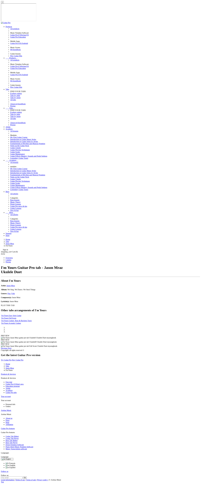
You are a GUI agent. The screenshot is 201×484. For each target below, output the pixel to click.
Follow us (4, 471)
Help (7, 422)
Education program (13, 386)
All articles (14, 194)
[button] (4, 348)
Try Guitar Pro (6, 360)
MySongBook (15, 50)
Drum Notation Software (15, 445)
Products (9, 27)
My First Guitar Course (18, 137)
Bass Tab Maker (12, 441)
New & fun (14, 210)
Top (2, 482)
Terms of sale (31, 480)
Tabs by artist (15, 96)
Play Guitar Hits (16, 56)
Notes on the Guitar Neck (19, 146)
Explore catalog (16, 93)
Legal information (8, 480)
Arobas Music (6, 410)
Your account (6, 396)
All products (14, 29)
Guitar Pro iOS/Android (19, 43)
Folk (13, 294)
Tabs (7, 89)
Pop (9, 294)
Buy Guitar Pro (17, 360)
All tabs (13, 100)
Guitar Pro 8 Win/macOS (19, 35)
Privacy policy (42, 480)
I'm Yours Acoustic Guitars (11, 323)
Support (8, 233)
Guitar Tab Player (12, 438)
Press (7, 420)
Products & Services (8, 374)
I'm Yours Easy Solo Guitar (11, 316)
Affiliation (9, 425)
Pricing (12, 106)
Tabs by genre (15, 98)
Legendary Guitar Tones (19, 158)
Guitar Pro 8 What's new (15, 384)
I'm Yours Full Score (8, 318)
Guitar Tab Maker (12, 436)
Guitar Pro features (8, 428)
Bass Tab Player (11, 443)
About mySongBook (18, 104)
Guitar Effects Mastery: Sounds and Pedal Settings (28, 156)
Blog (7, 192)
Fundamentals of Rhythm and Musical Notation (27, 144)
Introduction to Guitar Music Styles (23, 139)
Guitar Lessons (15, 208)
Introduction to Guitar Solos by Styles (24, 141)
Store (7, 235)
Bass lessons (14, 200)
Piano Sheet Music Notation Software (19, 447)
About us (9, 418)
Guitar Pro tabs (11, 392)
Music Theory (15, 202)
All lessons (14, 131)
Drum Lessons (15, 204)
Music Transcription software (16, 449)
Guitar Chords (15, 148)
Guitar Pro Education (18, 37)
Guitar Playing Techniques (20, 150)
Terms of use (20, 480)
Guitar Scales (15, 152)
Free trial (9, 382)
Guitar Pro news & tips (18, 206)
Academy (9, 129)
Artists (8, 127)
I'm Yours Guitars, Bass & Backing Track (16, 321)
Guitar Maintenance (17, 154)
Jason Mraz (11, 286)
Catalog (8, 260)
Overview (9, 258)
